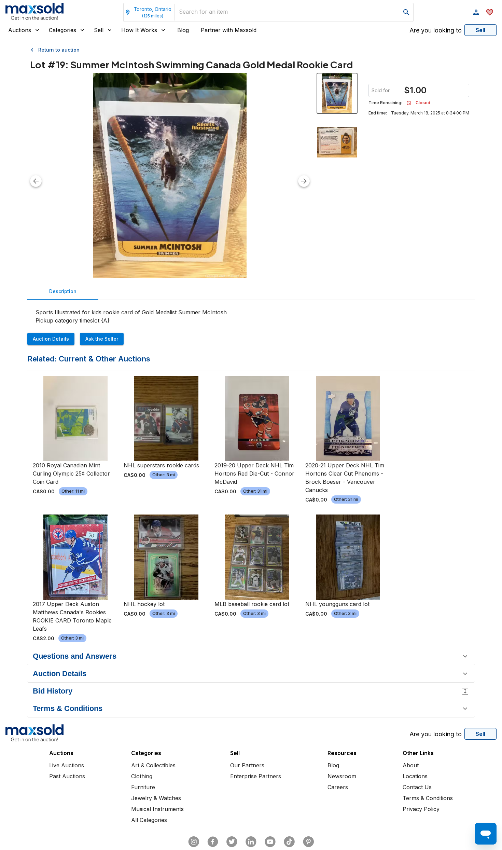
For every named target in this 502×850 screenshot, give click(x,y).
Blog (183, 30)
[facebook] (213, 842)
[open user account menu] (476, 12)
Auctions (19, 30)
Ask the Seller (101, 339)
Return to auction (59, 50)
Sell (98, 30)
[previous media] (36, 181)
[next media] (304, 181)
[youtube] (270, 842)
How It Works (139, 30)
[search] (406, 12)
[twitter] (232, 842)
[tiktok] (289, 842)
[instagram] (193, 842)
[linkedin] (251, 842)
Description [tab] (62, 291)
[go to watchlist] (490, 12)
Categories (62, 30)
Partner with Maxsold (228, 30)
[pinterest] (308, 842)
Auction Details (51, 339)
